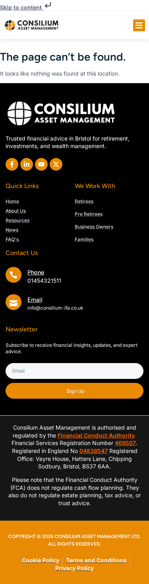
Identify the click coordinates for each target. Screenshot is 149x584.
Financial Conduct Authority (96, 435)
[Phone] (13, 275)
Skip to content (21, 7)
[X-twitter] (56, 164)
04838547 (93, 450)
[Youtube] (41, 164)
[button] (139, 25)
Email (34, 299)
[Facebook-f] (12, 164)
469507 (125, 442)
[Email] (13, 302)
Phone (35, 272)
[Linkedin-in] (26, 164)
